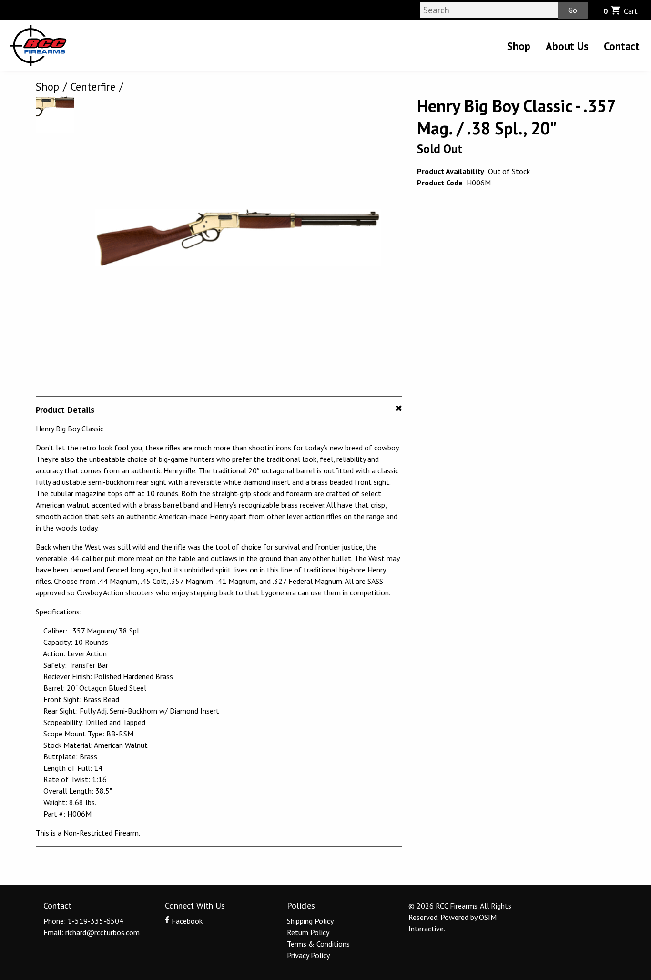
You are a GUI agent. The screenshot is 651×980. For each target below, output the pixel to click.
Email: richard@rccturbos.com (91, 932)
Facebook (186, 921)
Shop (518, 46)
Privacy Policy (308, 955)
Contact (622, 46)
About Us (567, 46)
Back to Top (325, 869)
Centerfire (93, 86)
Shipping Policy (310, 921)
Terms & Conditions (318, 944)
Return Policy (308, 932)
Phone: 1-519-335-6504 (83, 921)
